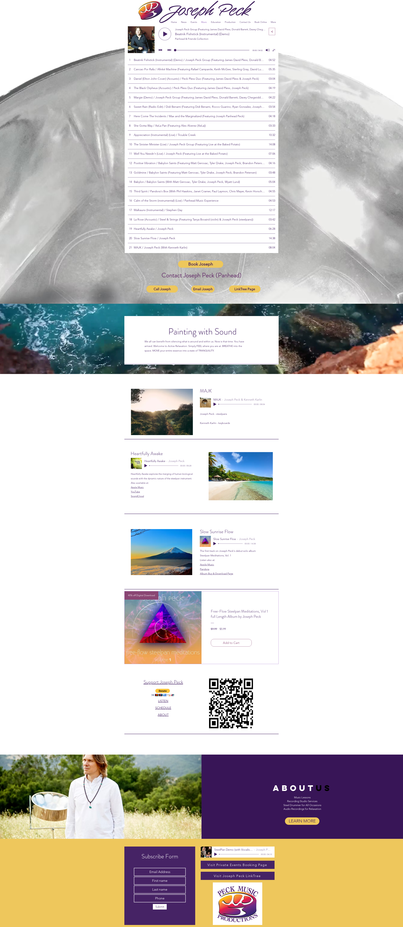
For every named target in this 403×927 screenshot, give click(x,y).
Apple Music (137, 487)
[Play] (214, 404)
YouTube (135, 491)
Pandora (204, 569)
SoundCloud (137, 496)
